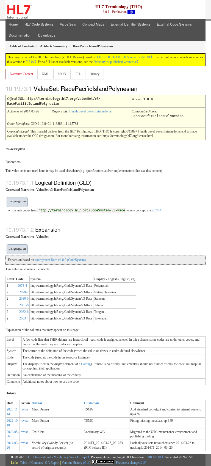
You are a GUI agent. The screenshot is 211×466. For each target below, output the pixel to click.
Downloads (46, 35)
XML (45, 74)
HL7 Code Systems (38, 24)
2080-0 (24, 298)
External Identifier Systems (130, 24)
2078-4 (156, 210)
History (94, 74)
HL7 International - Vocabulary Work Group (57, 457)
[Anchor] (142, 88)
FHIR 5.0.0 (152, 457)
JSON (62, 74)
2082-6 (24, 312)
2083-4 (24, 318)
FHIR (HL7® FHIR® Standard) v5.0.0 (123, 57)
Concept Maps (93, 24)
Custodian (91, 403)
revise (24, 409)
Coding (86, 364)
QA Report (52, 463)
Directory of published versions (114, 62)
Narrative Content (21, 74)
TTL (78, 74)
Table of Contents (31, 463)
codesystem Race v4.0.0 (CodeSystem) (60, 260)
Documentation (20, 35)
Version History (72, 463)
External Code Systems (174, 24)
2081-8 (24, 305)
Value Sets (68, 24)
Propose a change (128, 463)
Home (13, 24)
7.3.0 (29, 62)
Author (37, 403)
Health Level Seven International (90, 111)
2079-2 (24, 292)
